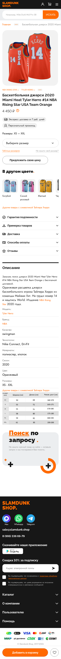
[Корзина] (50, 4)
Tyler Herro (7, 313)
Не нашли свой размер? (47, 150)
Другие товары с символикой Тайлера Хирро (25, 207)
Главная (6, 24)
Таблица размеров (11, 150)
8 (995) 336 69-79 (13, 536)
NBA (4, 323)
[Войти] (42, 4)
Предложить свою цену (25, 160)
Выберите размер (17, 143)
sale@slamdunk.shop (15, 529)
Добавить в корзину (25, 652)
